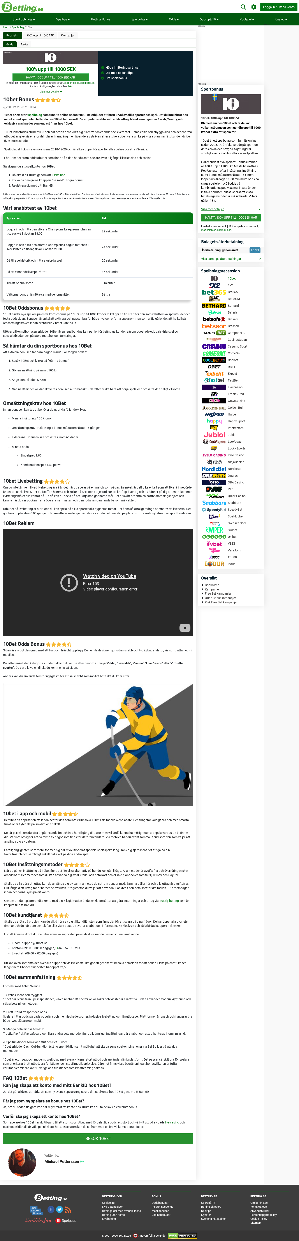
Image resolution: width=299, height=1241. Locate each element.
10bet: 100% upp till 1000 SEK (221, 118)
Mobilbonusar (160, 1210)
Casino (280, 19)
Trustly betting (169, 900)
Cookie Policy (258, 1218)
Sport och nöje (23, 19)
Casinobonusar (161, 1214)
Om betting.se (259, 1202)
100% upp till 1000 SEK (40, 35)
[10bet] (231, 103)
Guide (9, 44)
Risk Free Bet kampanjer (221, 602)
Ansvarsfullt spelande (152, 1235)
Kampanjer (67, 35)
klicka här (58, 175)
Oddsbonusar (160, 1202)
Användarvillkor (259, 1210)
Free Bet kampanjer (218, 593)
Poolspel (246, 19)
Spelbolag (139, 19)
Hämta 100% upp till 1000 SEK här (50, 77)
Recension (12, 35)
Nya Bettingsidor (112, 1206)
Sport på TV (208, 19)
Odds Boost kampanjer (220, 598)
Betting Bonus (101, 19)
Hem (6, 27)
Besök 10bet (98, 1138)
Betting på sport (211, 1206)
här (70, 86)
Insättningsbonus (162, 1206)
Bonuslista (212, 585)
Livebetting (109, 1218)
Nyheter (206, 1214)
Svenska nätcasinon (213, 1218)
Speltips (62, 19)
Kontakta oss (258, 1206)
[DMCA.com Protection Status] (182, 1235)
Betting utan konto (113, 1214)
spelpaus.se (87, 82)
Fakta (24, 44)
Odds (173, 19)
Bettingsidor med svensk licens (121, 1210)
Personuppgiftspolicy (263, 1214)
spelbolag (35, 115)
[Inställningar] (254, 7)
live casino (171, 1122)
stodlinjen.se (71, 82)
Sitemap (255, 1222)
